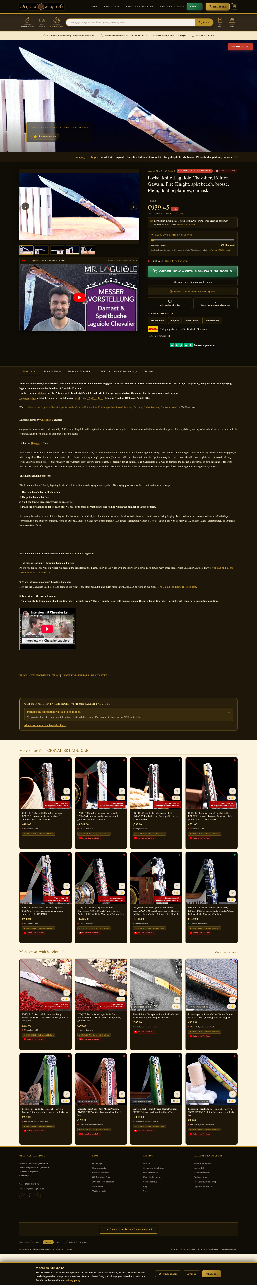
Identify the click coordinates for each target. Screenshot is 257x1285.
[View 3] (57, 250)
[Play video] (79, 297)
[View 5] (88, 250)
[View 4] (73, 250)
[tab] (29, 371)
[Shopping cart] (234, 6)
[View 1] (26, 250)
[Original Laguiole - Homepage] (41, 6)
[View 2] (42, 250)
